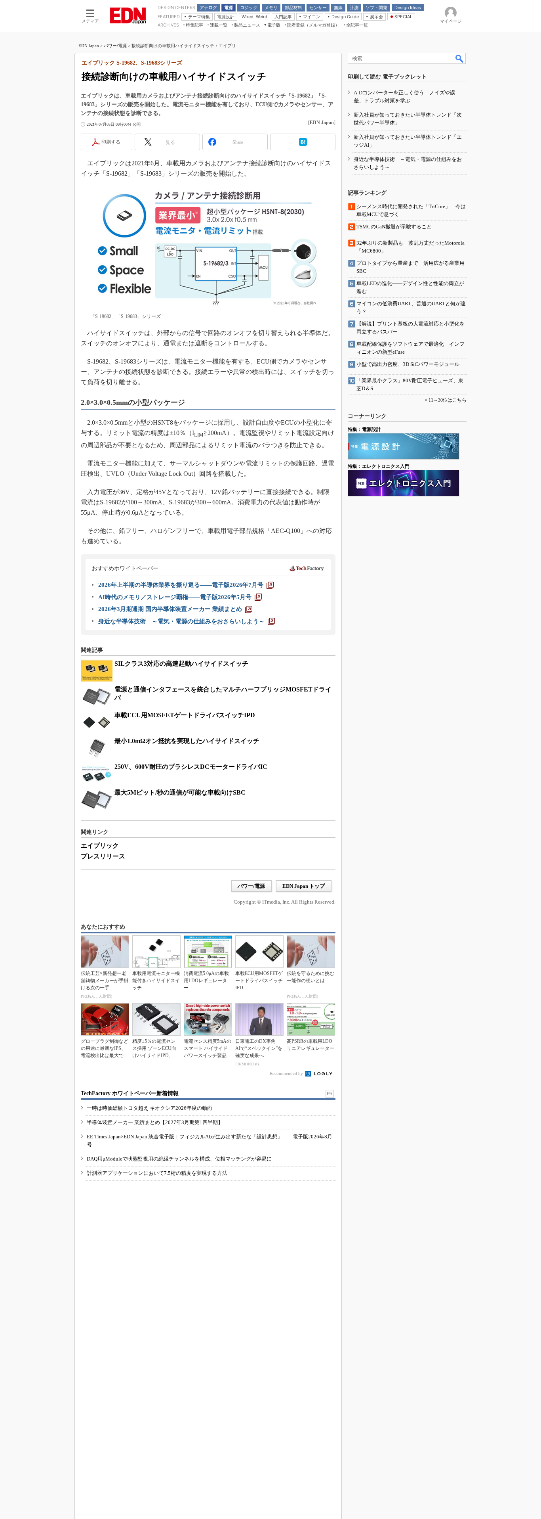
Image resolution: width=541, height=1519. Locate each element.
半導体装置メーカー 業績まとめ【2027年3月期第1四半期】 (155, 1122)
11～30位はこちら (448, 400)
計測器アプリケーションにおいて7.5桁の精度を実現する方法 (157, 1173)
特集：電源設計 (364, 429)
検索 (460, 58)
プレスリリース (103, 856)
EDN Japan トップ (303, 886)
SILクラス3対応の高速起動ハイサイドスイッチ (181, 663)
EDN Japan (88, 45)
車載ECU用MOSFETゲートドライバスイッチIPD (184, 715)
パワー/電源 (115, 45)
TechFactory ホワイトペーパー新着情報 (130, 1093)
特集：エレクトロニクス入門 (379, 466)
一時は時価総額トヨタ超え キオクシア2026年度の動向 (149, 1108)
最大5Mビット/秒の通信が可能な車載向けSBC (180, 792)
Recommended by (287, 1073)
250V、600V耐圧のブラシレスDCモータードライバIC (190, 766)
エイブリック (100, 845)
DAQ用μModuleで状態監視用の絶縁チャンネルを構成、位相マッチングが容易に (179, 1159)
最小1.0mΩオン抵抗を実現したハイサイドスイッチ (186, 740)
